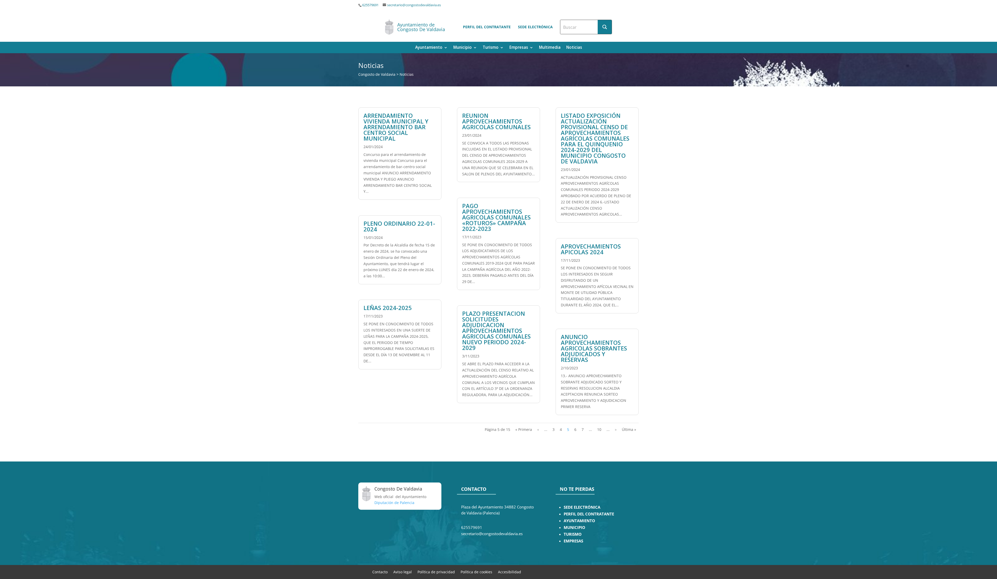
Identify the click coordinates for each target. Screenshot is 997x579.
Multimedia (550, 48)
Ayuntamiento (428, 48)
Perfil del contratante (487, 26)
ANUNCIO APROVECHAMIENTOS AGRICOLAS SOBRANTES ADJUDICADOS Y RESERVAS (594, 348)
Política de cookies (476, 571)
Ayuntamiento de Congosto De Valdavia (421, 27)
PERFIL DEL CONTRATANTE (589, 514)
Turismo (490, 48)
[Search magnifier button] (605, 27)
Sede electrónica (535, 26)
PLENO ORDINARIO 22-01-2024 (399, 226)
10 (599, 429)
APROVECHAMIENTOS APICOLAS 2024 (591, 249)
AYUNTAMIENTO (579, 520)
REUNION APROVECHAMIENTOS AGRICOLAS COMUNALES (496, 121)
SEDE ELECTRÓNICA (582, 507)
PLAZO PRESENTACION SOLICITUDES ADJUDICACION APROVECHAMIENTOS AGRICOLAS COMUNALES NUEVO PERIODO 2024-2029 (496, 330)
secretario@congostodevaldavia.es (414, 5)
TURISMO (573, 534)
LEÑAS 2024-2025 (387, 308)
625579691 (370, 5)
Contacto (380, 571)
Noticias (574, 48)
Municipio (462, 48)
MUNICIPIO (574, 527)
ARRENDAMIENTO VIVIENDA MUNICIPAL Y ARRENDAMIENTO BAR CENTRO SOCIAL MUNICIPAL (395, 127)
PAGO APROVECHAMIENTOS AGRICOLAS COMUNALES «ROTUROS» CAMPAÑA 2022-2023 (496, 217)
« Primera (523, 429)
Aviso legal (402, 571)
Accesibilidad (509, 571)
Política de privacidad (436, 571)
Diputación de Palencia (394, 502)
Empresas (518, 48)
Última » (629, 429)
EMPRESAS (573, 541)
